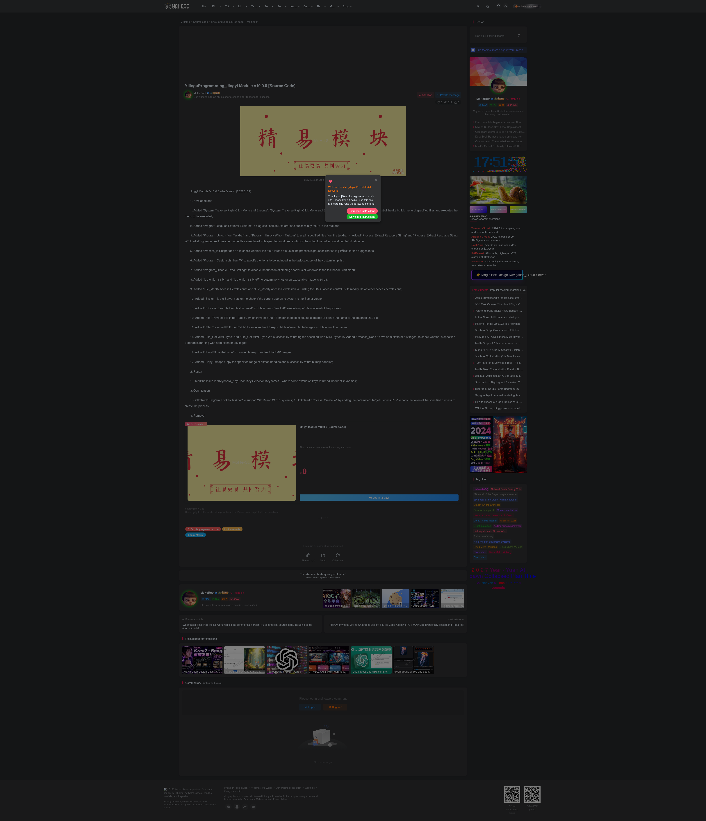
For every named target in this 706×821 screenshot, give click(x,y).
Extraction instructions (362, 211)
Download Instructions (362, 216)
